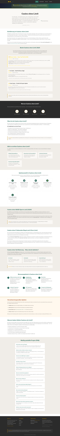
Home (37, 1)
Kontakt (51, 1)
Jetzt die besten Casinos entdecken (15, 43)
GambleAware (32, 423)
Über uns (46, 1)
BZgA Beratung (33, 420)
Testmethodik (41, 1)
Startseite (20, 420)
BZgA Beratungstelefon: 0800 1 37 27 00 (20, 309)
